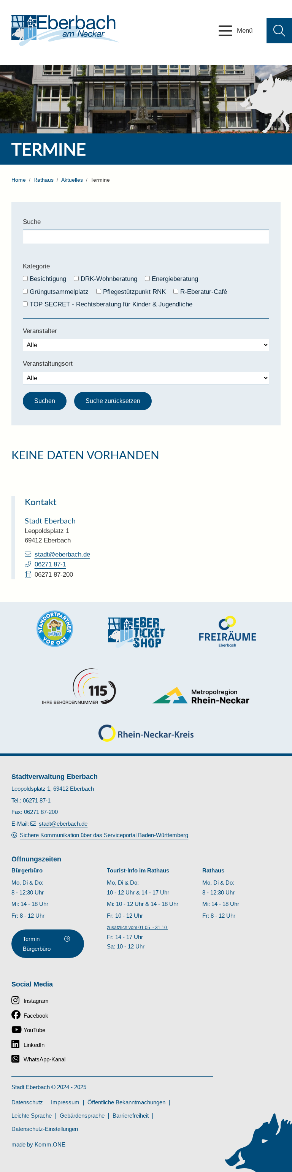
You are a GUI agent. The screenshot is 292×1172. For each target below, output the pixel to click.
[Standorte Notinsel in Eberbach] (55, 629)
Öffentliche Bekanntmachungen (126, 1102)
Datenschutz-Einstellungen (44, 1129)
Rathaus (43, 180)
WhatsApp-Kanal (44, 1059)
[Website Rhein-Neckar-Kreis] (146, 733)
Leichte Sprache (31, 1115)
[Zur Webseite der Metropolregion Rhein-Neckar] (201, 695)
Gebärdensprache (82, 1115)
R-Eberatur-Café (203, 291)
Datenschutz (27, 1102)
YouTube (34, 1030)
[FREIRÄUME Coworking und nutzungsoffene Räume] (227, 631)
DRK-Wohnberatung (109, 278)
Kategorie (36, 266)
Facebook (36, 1015)
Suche (32, 221)
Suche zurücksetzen (113, 401)
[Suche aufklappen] (279, 30)
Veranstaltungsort (48, 363)
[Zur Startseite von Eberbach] (65, 30)
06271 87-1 (50, 564)
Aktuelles (72, 180)
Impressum (65, 1102)
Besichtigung (48, 278)
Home (18, 180)
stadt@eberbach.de (62, 554)
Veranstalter (40, 331)
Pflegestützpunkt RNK (134, 291)
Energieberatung (175, 278)
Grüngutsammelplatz (59, 291)
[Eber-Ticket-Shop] (136, 632)
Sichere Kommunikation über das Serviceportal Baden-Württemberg (104, 835)
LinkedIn (34, 1045)
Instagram (36, 1001)
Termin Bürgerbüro (37, 944)
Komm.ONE (50, 1144)
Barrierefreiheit (131, 1115)
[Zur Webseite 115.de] (79, 686)
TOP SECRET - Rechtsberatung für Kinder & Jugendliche (111, 304)
